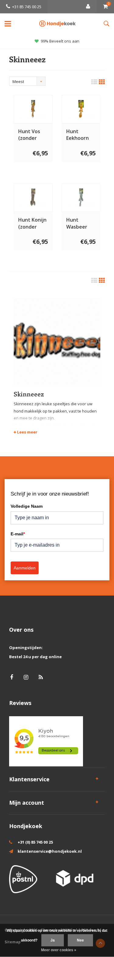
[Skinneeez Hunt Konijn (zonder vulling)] (33, 197)
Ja (52, 940)
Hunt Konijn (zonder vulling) (32, 223)
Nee (80, 940)
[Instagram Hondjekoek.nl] (26, 677)
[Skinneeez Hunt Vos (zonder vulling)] (33, 109)
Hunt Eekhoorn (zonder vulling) (77, 135)
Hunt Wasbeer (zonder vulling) (76, 223)
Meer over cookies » (58, 950)
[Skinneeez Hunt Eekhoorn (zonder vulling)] (81, 109)
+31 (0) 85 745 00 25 (35, 842)
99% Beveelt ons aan (60, 41)
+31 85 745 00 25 (26, 6)
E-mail (18, 533)
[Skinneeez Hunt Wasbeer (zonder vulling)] (81, 197)
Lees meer (26, 432)
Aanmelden (25, 567)
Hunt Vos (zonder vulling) (29, 135)
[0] (105, 6)
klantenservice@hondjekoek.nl (50, 851)
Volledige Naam (27, 506)
